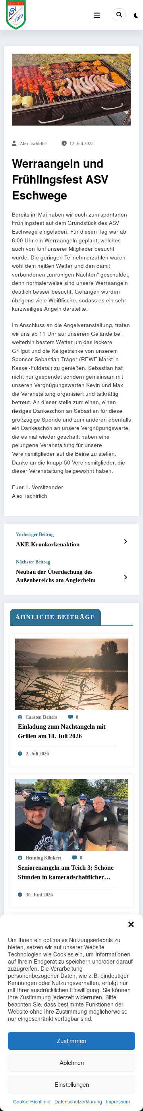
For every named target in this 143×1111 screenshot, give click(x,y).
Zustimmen (71, 1040)
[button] (131, 924)
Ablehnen (72, 1062)
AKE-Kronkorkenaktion (47, 544)
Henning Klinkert (43, 858)
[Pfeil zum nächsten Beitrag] (125, 577)
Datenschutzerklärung (78, 1101)
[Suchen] (119, 14)
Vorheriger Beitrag (35, 534)
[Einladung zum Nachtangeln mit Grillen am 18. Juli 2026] (71, 673)
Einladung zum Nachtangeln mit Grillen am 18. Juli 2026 (61, 731)
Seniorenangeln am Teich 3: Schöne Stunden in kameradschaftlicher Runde (66, 873)
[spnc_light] (136, 15)
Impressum (118, 1101)
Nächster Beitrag (33, 562)
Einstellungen (71, 1084)
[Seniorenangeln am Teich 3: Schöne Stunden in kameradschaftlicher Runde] (71, 814)
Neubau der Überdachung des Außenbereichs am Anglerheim (56, 576)
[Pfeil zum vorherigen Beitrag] (125, 541)
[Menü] (97, 15)
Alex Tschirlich (34, 143)
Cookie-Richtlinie (31, 1101)
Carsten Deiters (41, 717)
